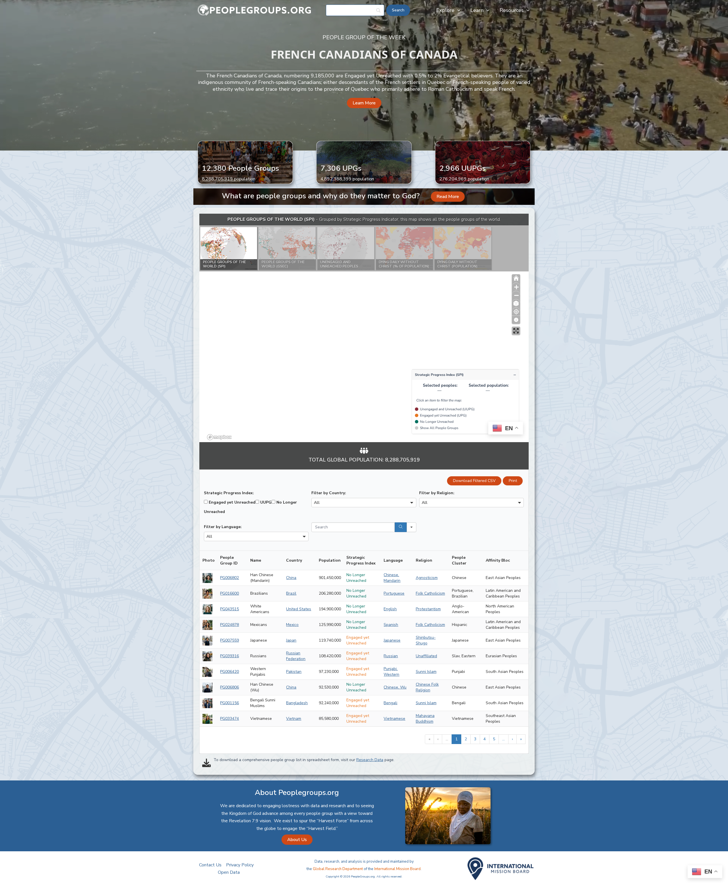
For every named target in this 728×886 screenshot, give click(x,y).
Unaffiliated (426, 656)
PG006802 (229, 577)
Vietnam (293, 718)
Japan (291, 640)
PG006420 (229, 671)
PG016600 (229, 593)
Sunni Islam (426, 671)
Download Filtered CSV (474, 480)
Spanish (391, 624)
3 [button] (475, 739)
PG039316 (229, 656)
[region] (364, 328)
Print (513, 480)
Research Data (369, 760)
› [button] (512, 739)
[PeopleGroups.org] (254, 10)
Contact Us (210, 865)
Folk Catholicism (430, 593)
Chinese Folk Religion (427, 687)
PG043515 (229, 609)
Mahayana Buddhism (425, 718)
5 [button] (494, 739)
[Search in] (411, 527)
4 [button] (484, 739)
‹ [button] (438, 739)
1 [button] (456, 739)
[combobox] (363, 502)
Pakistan (293, 671)
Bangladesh (297, 703)
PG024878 (229, 624)
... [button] (447, 739)
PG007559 (229, 640)
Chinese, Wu (395, 687)
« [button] (429, 739)
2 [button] (466, 739)
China (291, 577)
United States (298, 609)
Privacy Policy (240, 865)
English (390, 609)
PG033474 (229, 718)
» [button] (521, 739)
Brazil (291, 593)
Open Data (229, 872)
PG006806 (229, 687)
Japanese (392, 640)
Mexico (292, 624)
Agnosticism (427, 577)
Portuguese (394, 593)
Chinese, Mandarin (392, 577)
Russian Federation (295, 656)
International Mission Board (397, 868)
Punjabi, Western (391, 671)
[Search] (401, 527)
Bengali (390, 703)
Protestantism (428, 609)
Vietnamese (394, 718)
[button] (457, 10)
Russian (391, 656)
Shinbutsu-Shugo (426, 640)
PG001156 (229, 703)
